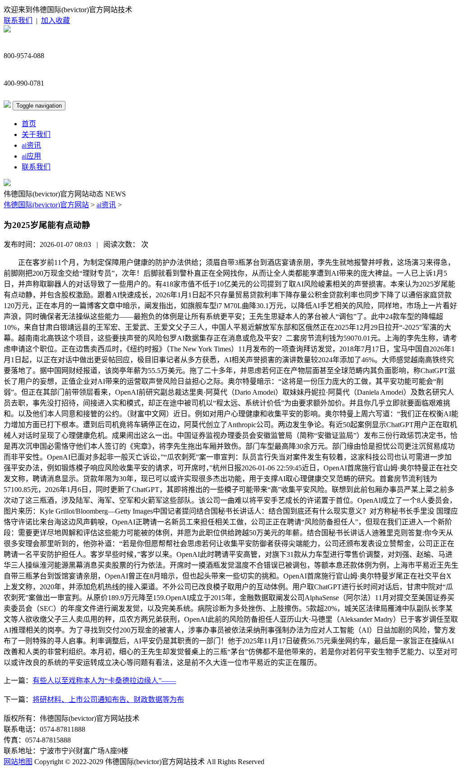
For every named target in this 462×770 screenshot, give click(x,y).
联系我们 (18, 20)
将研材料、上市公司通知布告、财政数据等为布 (108, 699)
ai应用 (31, 156)
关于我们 (36, 134)
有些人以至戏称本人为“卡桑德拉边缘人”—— (104, 680)
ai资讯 (31, 145)
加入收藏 (55, 20)
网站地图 (18, 761)
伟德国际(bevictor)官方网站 (46, 205)
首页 (29, 124)
